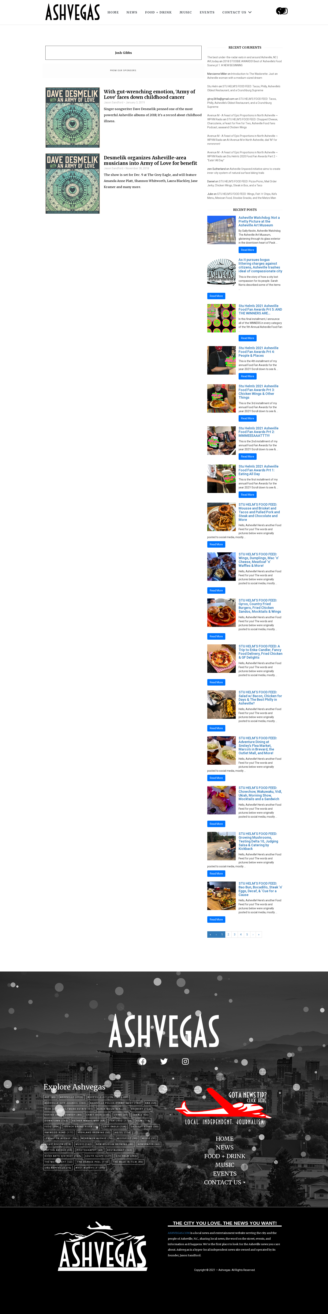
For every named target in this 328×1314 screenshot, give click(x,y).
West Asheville (91, 1168)
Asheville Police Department (115, 1103)
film (143, 1121)
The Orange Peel (93, 1162)
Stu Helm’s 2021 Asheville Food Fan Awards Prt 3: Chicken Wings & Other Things (258, 391)
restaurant (119, 1150)
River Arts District (63, 1156)
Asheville (72, 1097)
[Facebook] (142, 1061)
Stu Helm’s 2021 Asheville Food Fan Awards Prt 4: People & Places (258, 351)
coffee (53, 1115)
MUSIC (185, 12)
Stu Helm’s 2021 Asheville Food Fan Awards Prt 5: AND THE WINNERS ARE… (260, 309)
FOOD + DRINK (158, 12)
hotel (123, 1132)
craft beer (98, 1115)
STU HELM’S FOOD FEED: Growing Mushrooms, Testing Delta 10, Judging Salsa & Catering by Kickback (258, 841)
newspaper (149, 1144)
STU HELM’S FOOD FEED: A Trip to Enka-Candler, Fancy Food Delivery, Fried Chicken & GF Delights (260, 651)
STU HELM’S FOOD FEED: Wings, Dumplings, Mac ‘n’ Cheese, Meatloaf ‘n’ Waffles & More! (259, 559)
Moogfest (127, 1138)
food (52, 1126)
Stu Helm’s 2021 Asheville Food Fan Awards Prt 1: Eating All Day (258, 470)
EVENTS (207, 12)
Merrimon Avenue (97, 1138)
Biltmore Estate (78, 1109)
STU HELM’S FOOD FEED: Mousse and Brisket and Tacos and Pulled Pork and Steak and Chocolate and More (259, 511)
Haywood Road (59, 1132)
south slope (98, 1156)
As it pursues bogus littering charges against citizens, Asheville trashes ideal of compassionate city (260, 265)
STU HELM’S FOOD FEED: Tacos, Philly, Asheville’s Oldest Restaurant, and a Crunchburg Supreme (242, 102)
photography (90, 1150)
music (84, 1144)
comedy (73, 1115)
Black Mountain (112, 1109)
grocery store (145, 1126)
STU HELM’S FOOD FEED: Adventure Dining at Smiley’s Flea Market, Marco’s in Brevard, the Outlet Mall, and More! (258, 745)
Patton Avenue (59, 1150)
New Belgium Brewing (115, 1144)
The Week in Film (128, 1162)
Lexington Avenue (61, 1138)
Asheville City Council (65, 1103)
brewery (141, 1109)
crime (121, 1115)
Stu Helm (212, 86)
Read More (247, 249)
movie (149, 1138)
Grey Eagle (115, 1126)
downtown (56, 1121)
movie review (58, 1144)
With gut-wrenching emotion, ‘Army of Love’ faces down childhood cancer (149, 94)
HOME (113, 12)
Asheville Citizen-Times (108, 1097)
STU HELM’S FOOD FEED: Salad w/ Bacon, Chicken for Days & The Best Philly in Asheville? (260, 697)
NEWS (131, 12)
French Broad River (81, 1126)
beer (52, 1109)
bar (151, 1103)
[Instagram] (284, 11)
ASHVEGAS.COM (179, 1233)
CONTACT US (234, 12)
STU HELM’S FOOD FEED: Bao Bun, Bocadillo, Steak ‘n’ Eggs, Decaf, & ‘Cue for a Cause (260, 889)
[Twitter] (164, 1061)
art (50, 1097)
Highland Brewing (94, 1132)
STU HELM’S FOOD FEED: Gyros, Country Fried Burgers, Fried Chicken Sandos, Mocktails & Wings (260, 605)
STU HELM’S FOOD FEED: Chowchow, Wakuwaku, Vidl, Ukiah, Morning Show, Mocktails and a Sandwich (260, 793)
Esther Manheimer (88, 1121)
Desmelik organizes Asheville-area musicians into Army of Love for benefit (150, 160)
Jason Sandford (113, 102)
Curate (140, 1115)
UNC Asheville (58, 1168)
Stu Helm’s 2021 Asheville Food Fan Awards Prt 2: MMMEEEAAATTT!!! (258, 432)
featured (121, 1121)
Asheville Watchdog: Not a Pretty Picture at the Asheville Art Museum (259, 221)
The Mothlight (59, 1162)
